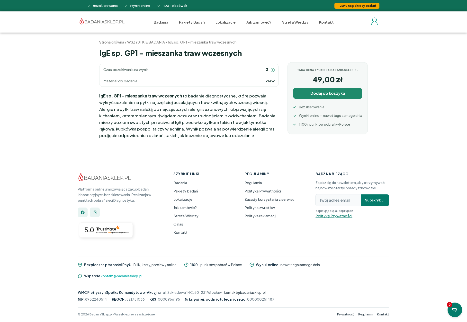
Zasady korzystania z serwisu (269, 199)
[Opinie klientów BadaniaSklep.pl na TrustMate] (107, 233)
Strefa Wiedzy (295, 22)
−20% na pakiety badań (357, 6)
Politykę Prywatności (333, 215)
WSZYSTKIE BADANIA (146, 42)
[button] (273, 70)
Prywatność (345, 314)
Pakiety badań (185, 190)
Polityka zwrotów (259, 207)
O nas (178, 223)
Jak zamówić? (258, 22)
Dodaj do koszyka (327, 93)
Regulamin (253, 182)
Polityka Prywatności (262, 190)
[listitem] (83, 212)
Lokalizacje (226, 22)
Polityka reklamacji (260, 215)
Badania (161, 22)
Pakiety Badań (192, 22)
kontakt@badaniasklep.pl (121, 275)
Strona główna (111, 42)
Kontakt (326, 22)
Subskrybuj (375, 200)
